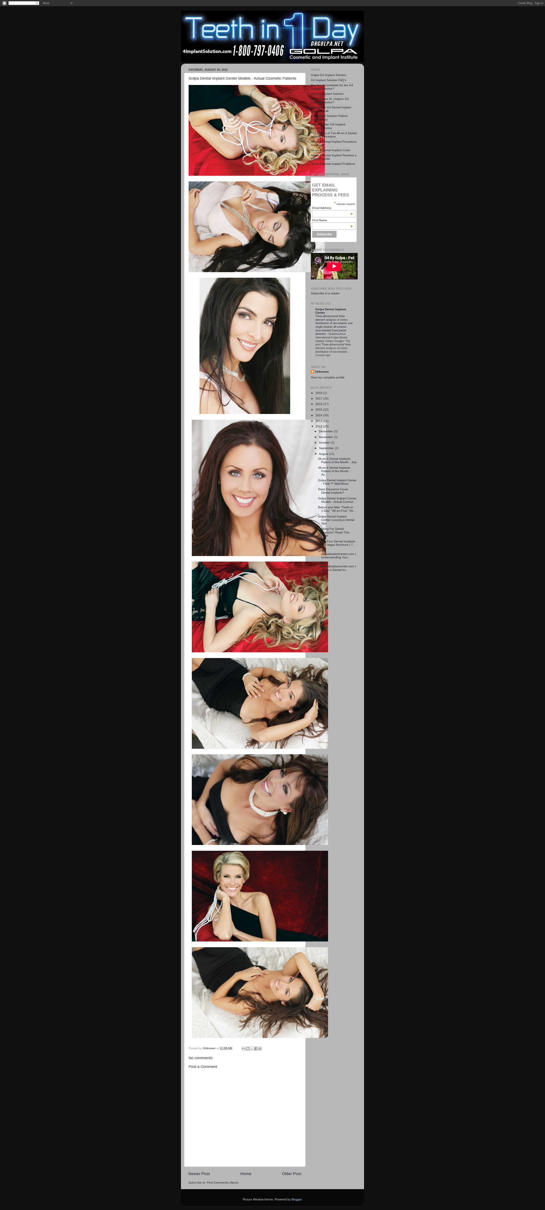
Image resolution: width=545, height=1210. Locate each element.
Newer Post (199, 1173)
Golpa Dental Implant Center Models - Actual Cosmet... (337, 500)
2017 (319, 398)
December (326, 431)
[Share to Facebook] (256, 1048)
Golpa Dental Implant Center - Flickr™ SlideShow (337, 482)
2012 (319, 426)
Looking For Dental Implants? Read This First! (333, 532)
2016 (319, 404)
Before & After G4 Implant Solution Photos (328, 126)
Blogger (296, 1199)
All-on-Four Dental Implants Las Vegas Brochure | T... (336, 543)
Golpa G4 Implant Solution (328, 75)
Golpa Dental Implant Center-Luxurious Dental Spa (336, 520)
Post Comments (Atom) (222, 1182)
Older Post (291, 1173)
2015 (319, 409)
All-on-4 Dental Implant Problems (333, 163)
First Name (332, 220)
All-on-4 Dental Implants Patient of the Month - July (337, 460)
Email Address (332, 208)
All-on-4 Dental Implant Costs (330, 150)
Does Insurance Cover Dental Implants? (333, 491)
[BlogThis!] (248, 1048)
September (327, 448)
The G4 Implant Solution (327, 93)
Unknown (322, 371)
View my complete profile (327, 377)
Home (245, 1173)
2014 (319, 415)
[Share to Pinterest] (260, 1048)
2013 (319, 420)
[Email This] (244, 1048)
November (326, 437)
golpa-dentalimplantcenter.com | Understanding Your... (337, 554)
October (325, 442)
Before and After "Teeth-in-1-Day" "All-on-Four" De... (337, 509)
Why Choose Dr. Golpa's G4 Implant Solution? (330, 100)
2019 (319, 393)
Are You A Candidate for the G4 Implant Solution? (332, 87)
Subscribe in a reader (325, 293)
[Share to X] (252, 1048)
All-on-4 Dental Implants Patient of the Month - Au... (334, 471)
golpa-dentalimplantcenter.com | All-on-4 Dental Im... (337, 566)
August (324, 454)
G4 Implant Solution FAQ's (328, 80)
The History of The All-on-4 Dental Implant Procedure (334, 135)
